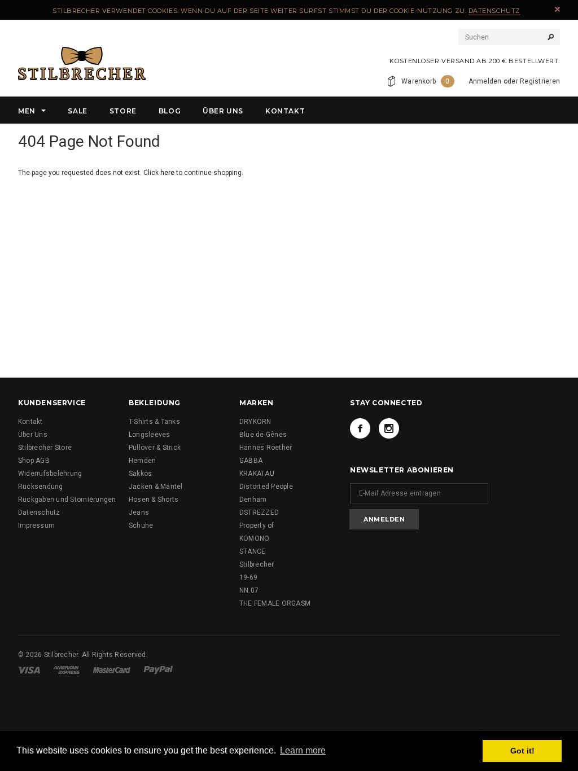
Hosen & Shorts (153, 499)
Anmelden (485, 81)
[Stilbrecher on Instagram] (389, 428)
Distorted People (266, 486)
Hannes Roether (265, 448)
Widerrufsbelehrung (50, 474)
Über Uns (32, 435)
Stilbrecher (256, 564)
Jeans (139, 512)
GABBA (250, 461)
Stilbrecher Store (45, 448)
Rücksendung (40, 486)
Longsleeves (149, 435)
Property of (256, 525)
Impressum (36, 525)
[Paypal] (158, 669)
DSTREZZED (259, 512)
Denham (252, 499)
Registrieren (540, 81)
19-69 (248, 577)
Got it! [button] (522, 750)
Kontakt (30, 422)
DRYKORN (255, 422)
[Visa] (29, 669)
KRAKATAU (256, 474)
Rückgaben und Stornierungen (67, 499)
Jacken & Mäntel (156, 486)
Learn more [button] (303, 750)
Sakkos (140, 474)
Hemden (142, 461)
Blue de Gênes (263, 435)
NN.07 (249, 590)
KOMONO (254, 538)
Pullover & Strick (155, 448)
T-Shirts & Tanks (154, 422)
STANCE (252, 551)
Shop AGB (34, 461)
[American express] (66, 669)
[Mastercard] (111, 669)
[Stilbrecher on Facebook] (360, 428)
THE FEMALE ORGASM (274, 603)
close (557, 9)
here (167, 173)
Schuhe (141, 525)
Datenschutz (494, 11)
